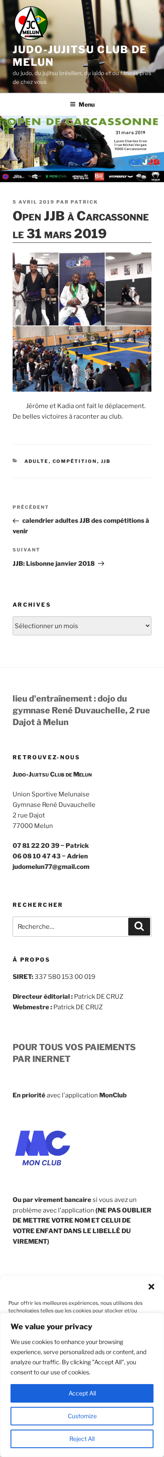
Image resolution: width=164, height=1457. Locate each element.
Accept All (82, 1393)
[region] (82, 1385)
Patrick (84, 202)
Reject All (82, 1438)
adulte (36, 461)
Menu (87, 104)
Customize (82, 1415)
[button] (151, 1286)
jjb (106, 461)
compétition (75, 461)
